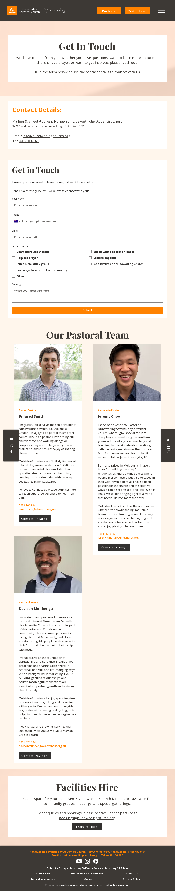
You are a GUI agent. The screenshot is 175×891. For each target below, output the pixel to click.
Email (15, 230)
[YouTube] (11, 439)
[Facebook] (11, 452)
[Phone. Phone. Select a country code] (17, 221)
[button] (168, 445)
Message (17, 284)
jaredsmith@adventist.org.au (37, 509)
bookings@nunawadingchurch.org (87, 818)
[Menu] (161, 10)
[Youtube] (79, 861)
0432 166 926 (29, 141)
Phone (15, 214)
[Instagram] (11, 445)
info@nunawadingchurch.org (46, 136)
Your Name (19, 198)
